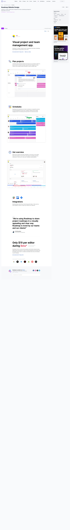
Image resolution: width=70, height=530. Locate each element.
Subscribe (53, 1)
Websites (16, 1)
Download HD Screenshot (48, 28)
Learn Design (48, 1)
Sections (30, 1)
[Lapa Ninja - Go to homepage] (3, 1)
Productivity (58, 14)
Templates (34, 1)
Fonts (27, 1)
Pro (38, 1)
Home (2, 28)
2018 (54, 22)
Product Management (61, 15)
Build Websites (42, 1)
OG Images (24, 1)
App (54, 14)
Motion (20, 1)
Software (62, 14)
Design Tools (56, 15)
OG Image (6, 28)
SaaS (65, 14)
